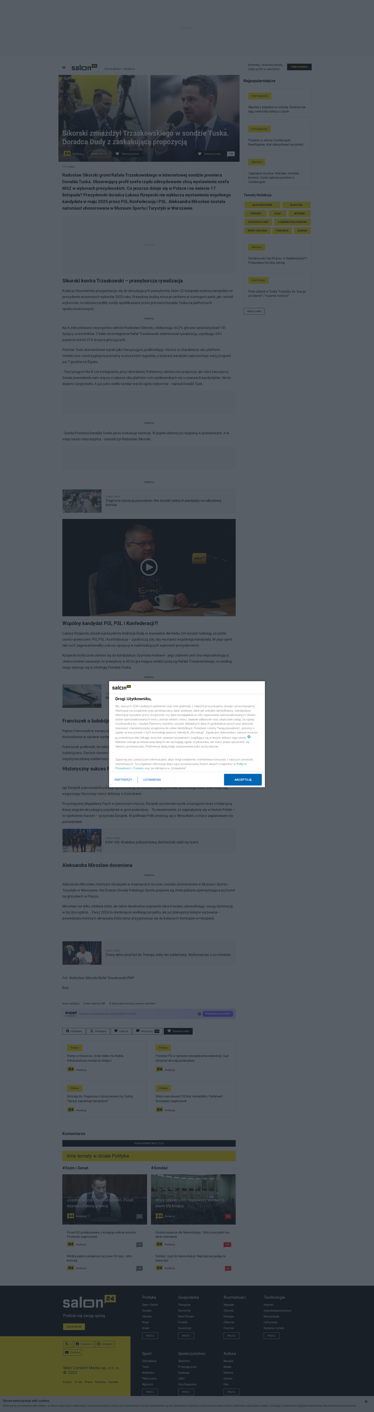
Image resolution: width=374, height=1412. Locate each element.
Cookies (138, 768)
